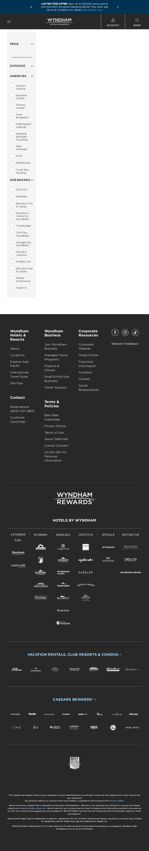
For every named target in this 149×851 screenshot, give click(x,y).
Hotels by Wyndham (74, 520)
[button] (31, 7)
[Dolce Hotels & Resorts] (130, 560)
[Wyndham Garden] (63, 573)
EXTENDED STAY (18, 537)
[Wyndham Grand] (130, 573)
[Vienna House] (85, 585)
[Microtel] (40, 573)
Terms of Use (54, 432)
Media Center (88, 355)
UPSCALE (108, 534)
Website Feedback (125, 344)
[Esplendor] (85, 560)
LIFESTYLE (86, 534)
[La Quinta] (63, 548)
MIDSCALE (63, 534)
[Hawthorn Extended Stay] (18, 553)
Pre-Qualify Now (92, 10)
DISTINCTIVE (130, 534)
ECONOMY (41, 534)
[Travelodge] (40, 598)
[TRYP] (85, 548)
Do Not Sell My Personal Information (55, 456)
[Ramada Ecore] (63, 623)
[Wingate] (63, 560)
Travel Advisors (55, 387)
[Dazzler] (85, 573)
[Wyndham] (108, 548)
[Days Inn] (40, 548)
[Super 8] (40, 560)
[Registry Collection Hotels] (130, 548)
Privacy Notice (55, 426)
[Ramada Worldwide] (63, 610)
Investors (85, 372)
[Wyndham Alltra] (85, 598)
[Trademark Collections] (108, 560)
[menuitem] (9, 21)
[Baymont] (63, 598)
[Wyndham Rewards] (74, 498)
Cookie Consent (56, 445)
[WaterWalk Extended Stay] (18, 566)
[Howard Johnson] (40, 585)
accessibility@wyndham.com (33, 808)
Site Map (16, 383)
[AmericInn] (63, 585)
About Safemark (56, 439)
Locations (17, 355)
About (14, 348)
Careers (84, 379)
